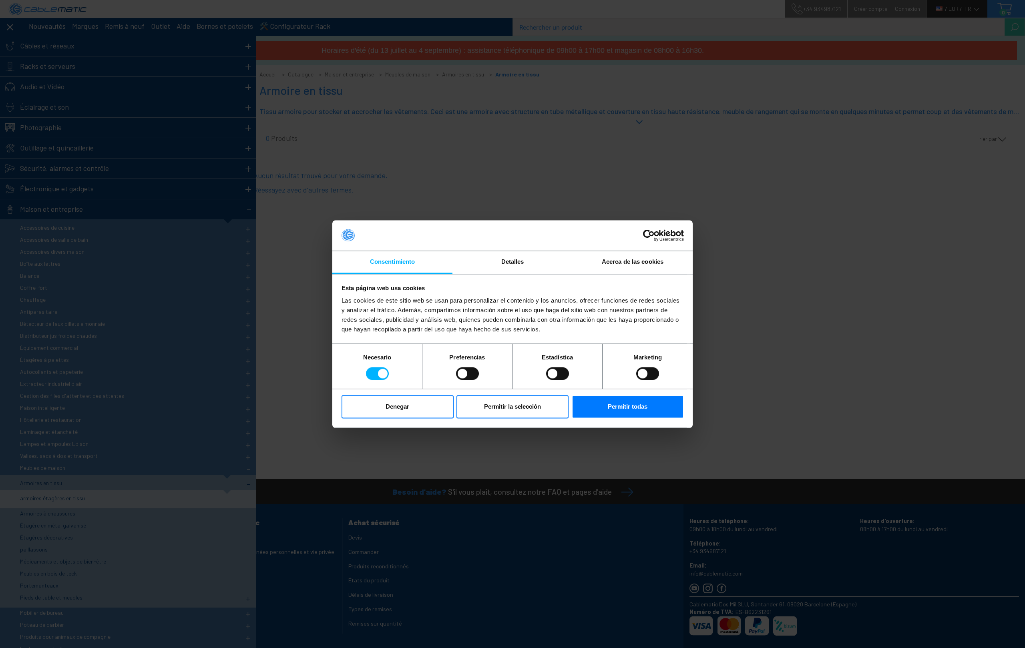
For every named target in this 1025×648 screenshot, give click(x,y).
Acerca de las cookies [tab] (632, 262)
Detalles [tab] (512, 262)
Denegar (397, 406)
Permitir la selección (512, 406)
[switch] (467, 373)
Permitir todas (627, 406)
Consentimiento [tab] (392, 262)
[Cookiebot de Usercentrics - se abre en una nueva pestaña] (649, 235)
